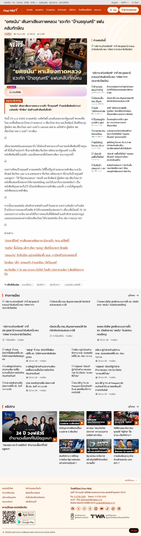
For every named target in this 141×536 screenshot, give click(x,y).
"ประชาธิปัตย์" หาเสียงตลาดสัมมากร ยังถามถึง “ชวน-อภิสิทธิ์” (37, 240)
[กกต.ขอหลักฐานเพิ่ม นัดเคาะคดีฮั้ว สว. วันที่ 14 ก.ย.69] (13, 387)
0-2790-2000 (80, 496)
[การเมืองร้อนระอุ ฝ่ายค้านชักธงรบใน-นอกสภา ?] (126, 446)
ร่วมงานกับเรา (7, 501)
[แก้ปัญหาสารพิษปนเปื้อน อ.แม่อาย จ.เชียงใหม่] (71, 418)
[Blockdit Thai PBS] (113, 508)
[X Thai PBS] (78, 508)
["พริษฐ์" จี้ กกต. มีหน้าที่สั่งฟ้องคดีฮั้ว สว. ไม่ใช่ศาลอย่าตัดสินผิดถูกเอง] (13, 354)
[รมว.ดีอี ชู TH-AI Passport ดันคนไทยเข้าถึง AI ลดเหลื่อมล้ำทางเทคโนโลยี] (83, 387)
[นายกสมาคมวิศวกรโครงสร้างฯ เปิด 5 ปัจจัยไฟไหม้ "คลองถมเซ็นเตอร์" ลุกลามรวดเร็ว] (98, 133)
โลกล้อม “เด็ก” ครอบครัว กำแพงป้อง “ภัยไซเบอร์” (30, 262)
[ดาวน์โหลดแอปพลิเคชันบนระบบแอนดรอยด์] (26, 522)
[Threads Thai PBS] (90, 508)
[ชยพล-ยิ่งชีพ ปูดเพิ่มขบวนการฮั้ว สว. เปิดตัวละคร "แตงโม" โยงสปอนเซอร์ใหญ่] (118, 311)
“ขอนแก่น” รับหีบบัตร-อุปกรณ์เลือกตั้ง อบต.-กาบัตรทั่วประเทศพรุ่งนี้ (40, 255)
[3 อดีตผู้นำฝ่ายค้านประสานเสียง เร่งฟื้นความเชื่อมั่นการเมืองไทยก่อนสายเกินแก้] (13, 371)
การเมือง (8, 34)
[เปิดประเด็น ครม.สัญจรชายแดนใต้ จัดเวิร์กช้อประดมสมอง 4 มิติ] (98, 100)
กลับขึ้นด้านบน (129, 480)
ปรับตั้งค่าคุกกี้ (31, 501)
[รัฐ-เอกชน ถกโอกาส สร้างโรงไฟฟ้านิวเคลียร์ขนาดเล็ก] (99, 446)
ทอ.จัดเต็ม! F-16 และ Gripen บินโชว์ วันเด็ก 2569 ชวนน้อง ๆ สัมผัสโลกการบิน (44, 272)
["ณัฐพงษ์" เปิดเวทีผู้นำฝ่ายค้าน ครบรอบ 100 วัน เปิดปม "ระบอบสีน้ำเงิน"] (83, 371)
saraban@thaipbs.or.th (105, 502)
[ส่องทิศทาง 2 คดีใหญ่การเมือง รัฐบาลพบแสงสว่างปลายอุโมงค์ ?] (71, 446)
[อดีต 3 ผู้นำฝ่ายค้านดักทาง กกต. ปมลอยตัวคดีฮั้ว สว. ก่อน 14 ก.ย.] (83, 354)
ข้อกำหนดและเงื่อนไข (33, 488)
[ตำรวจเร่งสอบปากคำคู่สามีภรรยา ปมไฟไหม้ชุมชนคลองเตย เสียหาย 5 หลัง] (98, 89)
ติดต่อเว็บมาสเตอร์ (33, 492)
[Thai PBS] (10, 10)
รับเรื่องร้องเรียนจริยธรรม (35, 497)
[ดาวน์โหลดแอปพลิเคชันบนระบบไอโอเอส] (26, 514)
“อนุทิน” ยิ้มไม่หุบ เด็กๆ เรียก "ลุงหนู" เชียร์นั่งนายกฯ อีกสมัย (36, 248)
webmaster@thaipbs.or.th (91, 499)
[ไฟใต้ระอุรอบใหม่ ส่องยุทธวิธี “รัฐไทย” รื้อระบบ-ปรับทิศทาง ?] (126, 418)
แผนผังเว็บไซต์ (7, 488)
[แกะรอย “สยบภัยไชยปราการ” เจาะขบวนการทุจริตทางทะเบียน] (99, 418)
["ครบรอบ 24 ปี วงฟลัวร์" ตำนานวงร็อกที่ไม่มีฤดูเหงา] (29, 426)
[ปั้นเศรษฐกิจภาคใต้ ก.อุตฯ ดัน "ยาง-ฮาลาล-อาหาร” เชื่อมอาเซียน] (98, 122)
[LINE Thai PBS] (96, 508)
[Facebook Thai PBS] (72, 508)
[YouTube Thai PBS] (101, 508)
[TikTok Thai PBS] (107, 508)
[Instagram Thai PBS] (84, 508)
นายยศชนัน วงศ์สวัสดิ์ (72, 284)
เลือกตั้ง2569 (54, 284)
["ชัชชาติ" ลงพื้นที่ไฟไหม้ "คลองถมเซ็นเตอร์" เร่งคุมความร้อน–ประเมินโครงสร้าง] (98, 156)
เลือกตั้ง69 (40, 284)
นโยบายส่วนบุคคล (9, 497)
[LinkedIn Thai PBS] (119, 508)
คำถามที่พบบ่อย (8, 492)
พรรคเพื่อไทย (26, 284)
